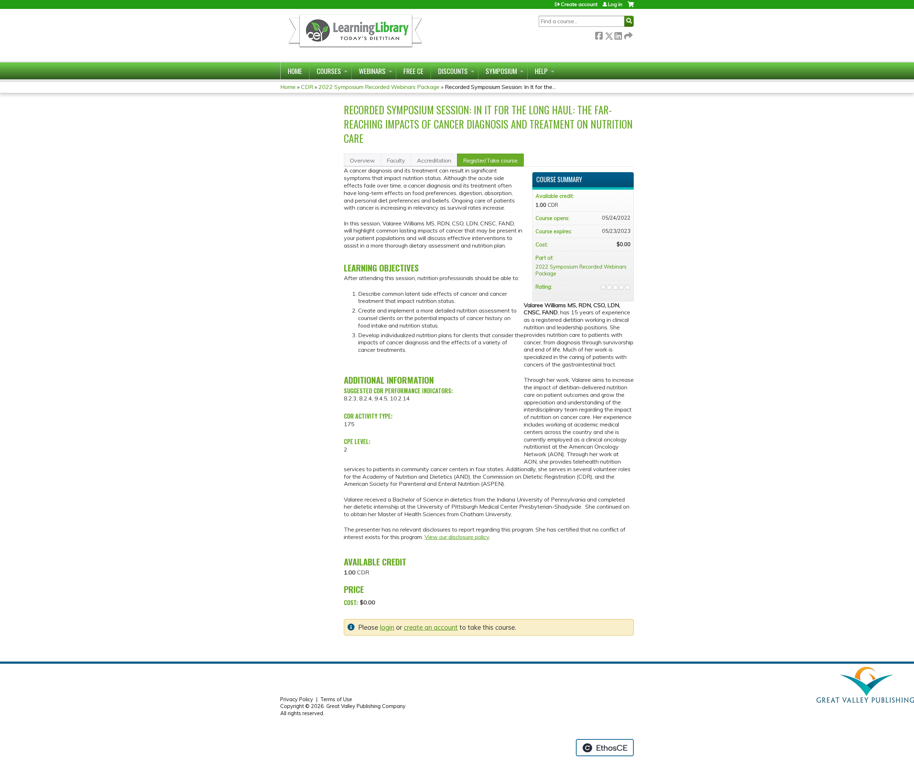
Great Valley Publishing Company (366, 706)
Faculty (396, 160)
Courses (329, 71)
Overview (362, 160)
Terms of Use (336, 699)
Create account (579, 4)
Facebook (598, 34)
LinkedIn (618, 34)
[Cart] (631, 7)
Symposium (501, 71)
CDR (307, 86)
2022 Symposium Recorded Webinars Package (379, 86)
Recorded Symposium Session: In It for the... (500, 86)
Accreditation (434, 160)
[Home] (354, 35)
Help (541, 71)
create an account (431, 627)
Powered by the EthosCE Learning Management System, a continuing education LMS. (605, 747)
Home (295, 71)
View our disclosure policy (457, 536)
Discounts (453, 71)
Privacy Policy (296, 699)
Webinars (372, 71)
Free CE (413, 71)
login (387, 627)
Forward (627, 34)
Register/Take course (490, 160)
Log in (615, 4)
